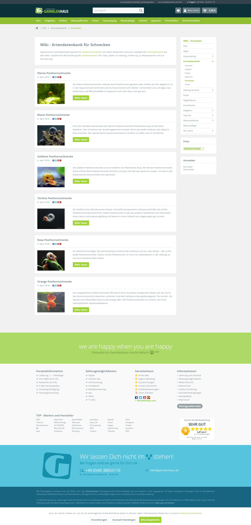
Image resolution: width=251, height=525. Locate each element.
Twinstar (111, 431)
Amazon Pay (94, 378)
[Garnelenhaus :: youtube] (145, 397)
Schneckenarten (155, 52)
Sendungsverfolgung (49, 389)
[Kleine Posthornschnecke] (51, 93)
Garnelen (188, 65)
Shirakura (58, 431)
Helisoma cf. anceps (193, 148)
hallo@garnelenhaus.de (164, 470)
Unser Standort (145, 392)
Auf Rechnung (95, 382)
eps (90, 392)
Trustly (91, 399)
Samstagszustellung (49, 392)
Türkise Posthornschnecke (54, 198)
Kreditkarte (93, 385)
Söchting (75, 431)
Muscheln (189, 77)
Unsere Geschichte (147, 385)
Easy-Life (93, 422)
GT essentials (95, 425)
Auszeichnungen (146, 382)
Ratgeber (187, 110)
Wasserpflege (189, 125)
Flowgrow (130, 422)
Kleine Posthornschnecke (54, 73)
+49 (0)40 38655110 (102, 470)
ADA (38, 419)
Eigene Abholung (146, 378)
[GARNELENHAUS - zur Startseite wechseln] (51, 11)
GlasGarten (76, 425)
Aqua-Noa (58, 419)
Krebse (187, 73)
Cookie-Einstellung (188, 389)
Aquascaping (189, 56)
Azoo (128, 419)
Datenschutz (185, 385)
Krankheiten (189, 105)
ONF (92, 428)
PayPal (91, 375)
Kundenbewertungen (148, 389)
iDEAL (91, 396)
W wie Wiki (143, 375)
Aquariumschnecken (92, 52)
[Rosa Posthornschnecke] (51, 260)
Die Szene (188, 130)
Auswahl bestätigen (124, 519)
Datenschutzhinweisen (191, 513)
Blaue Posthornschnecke (53, 115)
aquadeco (94, 419)
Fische (187, 84)
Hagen (110, 425)
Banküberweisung (97, 389)
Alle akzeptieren (150, 519)
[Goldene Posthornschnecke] (51, 177)
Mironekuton (77, 428)
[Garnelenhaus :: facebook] (136, 397)
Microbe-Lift (59, 428)
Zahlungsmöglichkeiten (190, 378)
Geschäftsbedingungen (190, 392)
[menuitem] (118, 10)
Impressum (184, 399)
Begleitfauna (189, 100)
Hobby (128, 425)
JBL (37, 428)
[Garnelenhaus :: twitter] (140, 397)
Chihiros (39, 422)
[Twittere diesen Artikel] (56, 77)
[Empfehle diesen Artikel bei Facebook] (53, 77)
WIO (127, 431)
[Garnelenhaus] (37, 28)
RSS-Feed (187, 166)
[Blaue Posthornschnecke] (51, 135)
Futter (186, 95)
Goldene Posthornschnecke (55, 156)
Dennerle (76, 422)
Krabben (188, 69)
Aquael (111, 419)
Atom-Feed (188, 169)
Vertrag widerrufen (190, 406)
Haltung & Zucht (191, 90)
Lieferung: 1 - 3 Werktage (51, 375)
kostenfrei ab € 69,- (48, 382)
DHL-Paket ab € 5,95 (48, 378)
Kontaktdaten (185, 396)
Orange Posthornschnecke (54, 281)
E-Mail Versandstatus (49, 385)
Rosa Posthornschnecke (52, 240)
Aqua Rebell (77, 419)
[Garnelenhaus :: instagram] (148, 397)
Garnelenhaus (42, 425)
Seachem (129, 428)
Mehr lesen (81, 97)
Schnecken (189, 80)
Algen (186, 51)
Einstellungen (99, 519)
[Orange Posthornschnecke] (51, 302)
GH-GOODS (59, 425)
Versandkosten (92, 491)
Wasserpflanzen (191, 120)
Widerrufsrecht (186, 382)
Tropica (93, 431)
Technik (187, 115)
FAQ (185, 46)
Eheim (110, 422)
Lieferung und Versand (190, 375)
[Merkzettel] (178, 10)
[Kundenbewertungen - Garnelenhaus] (197, 431)
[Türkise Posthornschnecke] (51, 219)
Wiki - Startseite (192, 40)
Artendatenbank (191, 61)
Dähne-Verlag (60, 422)
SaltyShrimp (113, 428)
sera (38, 431)
